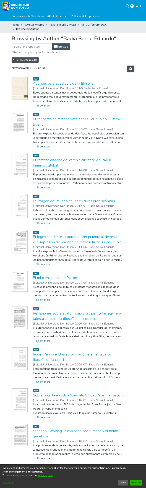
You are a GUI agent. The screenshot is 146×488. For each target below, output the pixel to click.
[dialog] (73, 476)
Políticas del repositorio (85, 16)
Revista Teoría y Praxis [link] (62, 25)
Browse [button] (63, 47)
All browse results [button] (26, 60)
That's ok (136, 482)
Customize (8, 482)
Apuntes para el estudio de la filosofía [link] (63, 83)
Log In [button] (139, 6)
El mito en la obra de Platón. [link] (55, 277)
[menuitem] (57, 16)
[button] (127, 6)
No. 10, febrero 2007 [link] (94, 25)
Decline (123, 482)
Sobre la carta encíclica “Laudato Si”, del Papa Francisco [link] (76, 395)
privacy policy (45, 475)
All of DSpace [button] (55, 16)
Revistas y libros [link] (34, 25)
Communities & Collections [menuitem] (28, 16)
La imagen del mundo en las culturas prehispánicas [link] (74, 201)
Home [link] (15, 25)
